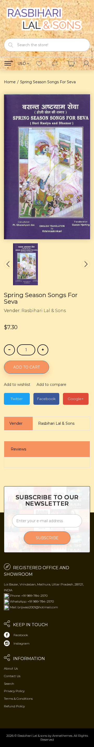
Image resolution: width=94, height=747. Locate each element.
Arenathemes (62, 736)
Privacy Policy (14, 691)
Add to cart (26, 367)
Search (9, 684)
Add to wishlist (17, 384)
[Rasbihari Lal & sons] (47, 19)
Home (10, 82)
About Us (11, 668)
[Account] (86, 63)
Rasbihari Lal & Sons (43, 310)
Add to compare (51, 384)
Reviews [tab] (18, 449)
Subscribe (47, 538)
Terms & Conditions (18, 699)
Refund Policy (14, 706)
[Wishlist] (39, 63)
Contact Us (12, 676)
